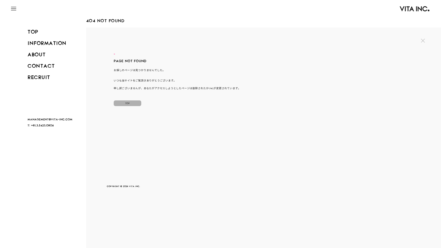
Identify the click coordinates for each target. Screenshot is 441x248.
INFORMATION (47, 42)
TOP (33, 31)
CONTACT (41, 65)
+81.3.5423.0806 (42, 124)
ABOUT (37, 53)
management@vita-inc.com (50, 118)
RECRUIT (39, 76)
